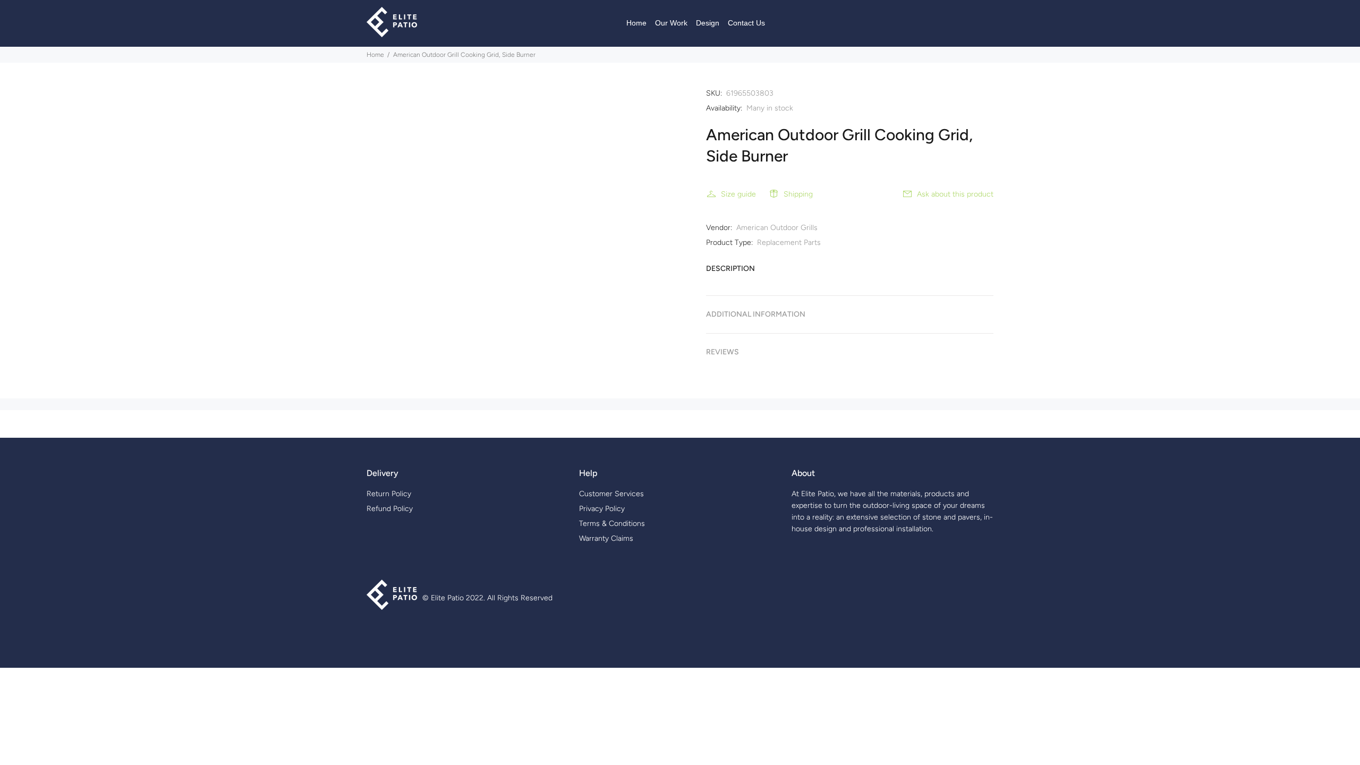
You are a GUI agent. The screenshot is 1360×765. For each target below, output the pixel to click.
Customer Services (611, 493)
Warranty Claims (606, 538)
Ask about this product (955, 194)
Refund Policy (390, 508)
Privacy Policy (602, 508)
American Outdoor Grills (777, 227)
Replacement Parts (789, 242)
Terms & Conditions (612, 523)
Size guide (738, 194)
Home (375, 54)
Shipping (798, 194)
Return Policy (389, 493)
